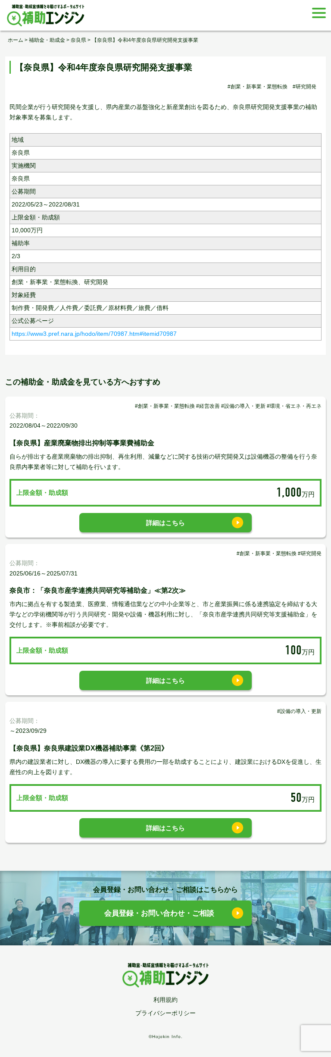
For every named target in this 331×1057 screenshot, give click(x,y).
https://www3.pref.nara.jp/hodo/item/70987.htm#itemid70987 (94, 333)
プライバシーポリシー (165, 1013)
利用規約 (165, 999)
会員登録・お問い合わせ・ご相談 (159, 913)
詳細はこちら (165, 522)
